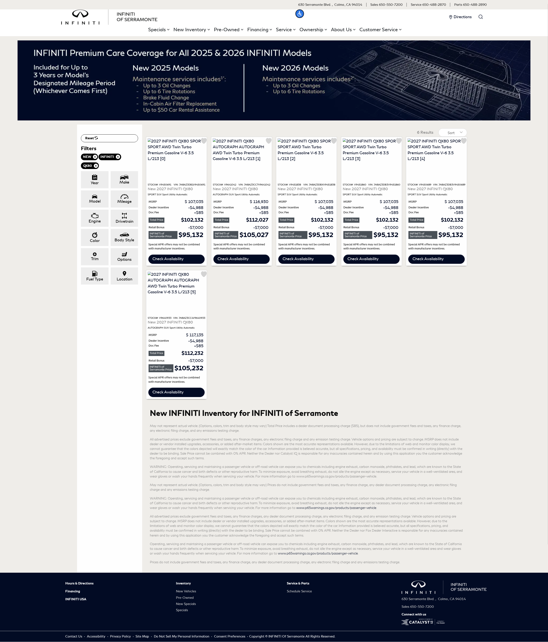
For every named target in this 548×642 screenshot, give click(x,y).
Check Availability (168, 259)
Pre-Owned (185, 598)
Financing (72, 591)
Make (124, 182)
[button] (299, 13)
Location (124, 279)
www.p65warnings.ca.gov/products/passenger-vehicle (336, 508)
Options (124, 259)
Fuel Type (94, 279)
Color (95, 240)
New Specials (186, 604)
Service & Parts (298, 583)
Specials (182, 610)
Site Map (143, 636)
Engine (95, 221)
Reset (90, 138)
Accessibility (96, 636)
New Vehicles (186, 591)
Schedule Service (299, 591)
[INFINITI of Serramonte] (109, 16)
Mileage (124, 201)
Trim (94, 259)
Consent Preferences (229, 636)
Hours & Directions (79, 583)
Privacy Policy (121, 636)
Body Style (124, 240)
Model (95, 201)
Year (95, 183)
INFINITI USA (75, 599)
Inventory (183, 583)
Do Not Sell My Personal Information (182, 636)
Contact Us (74, 636)
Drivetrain (124, 221)
